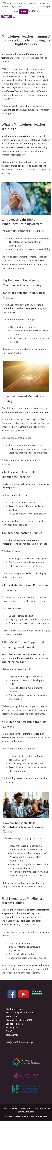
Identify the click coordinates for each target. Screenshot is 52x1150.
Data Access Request (42, 1108)
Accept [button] (23, 11)
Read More (33, 11)
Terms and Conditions (10, 1108)
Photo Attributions (26, 1112)
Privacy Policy (26, 1108)
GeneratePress (41, 1116)
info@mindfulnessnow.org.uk (20, 1042)
